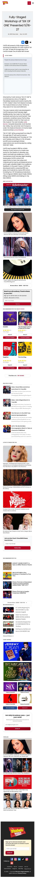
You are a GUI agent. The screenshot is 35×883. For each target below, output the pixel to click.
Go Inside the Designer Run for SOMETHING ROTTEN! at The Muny (23, 624)
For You (10, 181)
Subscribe (17, 548)
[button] (29, 3)
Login (25, 3)
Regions (14, 868)
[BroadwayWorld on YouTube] (11, 863)
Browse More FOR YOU (19, 285)
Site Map (20, 868)
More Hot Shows (10, 708)
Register (20, 3)
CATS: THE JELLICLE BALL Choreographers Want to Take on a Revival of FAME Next (21, 428)
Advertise (9, 866)
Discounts (25, 708)
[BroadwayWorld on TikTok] (23, 859)
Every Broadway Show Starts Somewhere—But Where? (17, 75)
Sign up (17, 728)
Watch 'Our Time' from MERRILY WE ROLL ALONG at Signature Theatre (23, 617)
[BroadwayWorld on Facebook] (11, 859)
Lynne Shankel (18, 130)
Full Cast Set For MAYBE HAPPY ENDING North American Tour (15, 809)
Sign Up (9, 853)
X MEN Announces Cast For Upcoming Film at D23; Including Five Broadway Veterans (17, 70)
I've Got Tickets (10, 337)
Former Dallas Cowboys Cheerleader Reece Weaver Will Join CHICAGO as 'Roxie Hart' (17, 755)
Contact (20, 866)
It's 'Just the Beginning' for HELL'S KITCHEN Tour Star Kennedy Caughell (23, 610)
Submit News (7, 868)
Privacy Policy (22, 873)
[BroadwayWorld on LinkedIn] (19, 859)
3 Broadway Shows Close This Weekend (16, 773)
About (15, 866)
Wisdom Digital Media (22, 871)
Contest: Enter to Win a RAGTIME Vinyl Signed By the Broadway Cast (15, 790)
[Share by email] (30, 42)
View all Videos (7, 636)
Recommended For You (9, 558)
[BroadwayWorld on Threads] (26, 859)
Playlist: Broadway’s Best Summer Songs (16, 60)
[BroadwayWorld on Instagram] (15, 859)
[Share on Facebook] (22, 42)
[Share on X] (26, 42)
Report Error (27, 869)
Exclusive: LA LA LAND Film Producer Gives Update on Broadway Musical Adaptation (16, 64)
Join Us (26, 866)
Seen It (10, 334)
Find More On (16, 375)
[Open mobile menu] (33, 3)
